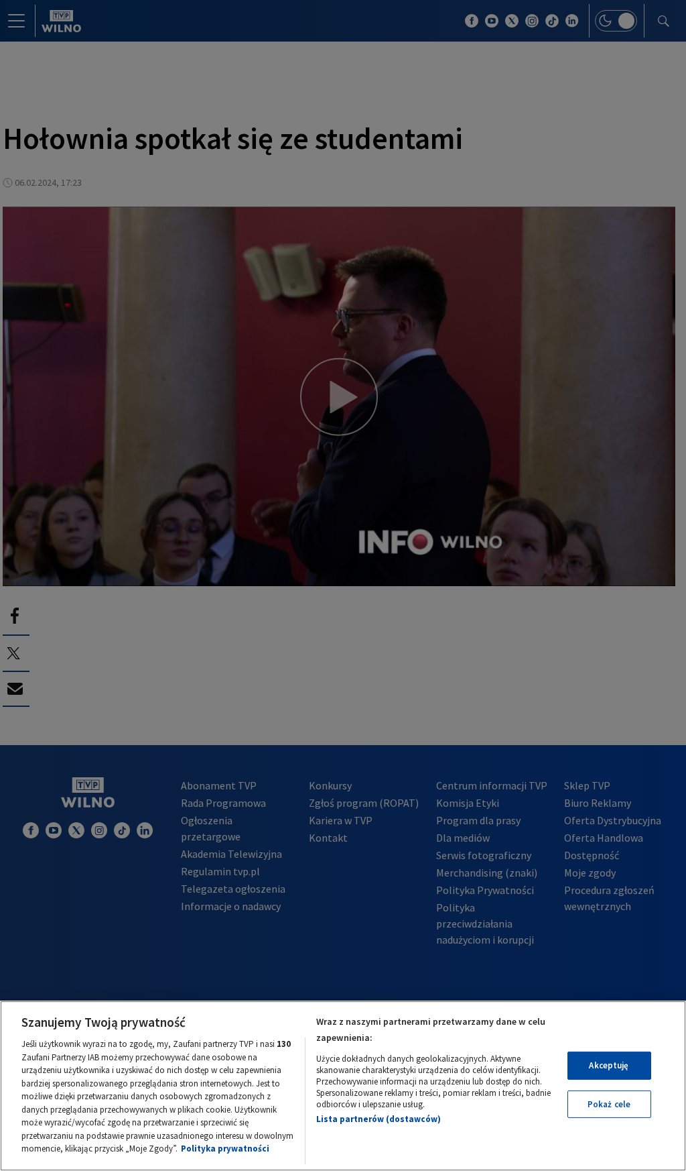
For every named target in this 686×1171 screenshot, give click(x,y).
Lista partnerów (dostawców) (378, 1119)
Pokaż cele (609, 1104)
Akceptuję (608, 1065)
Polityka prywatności (225, 1148)
